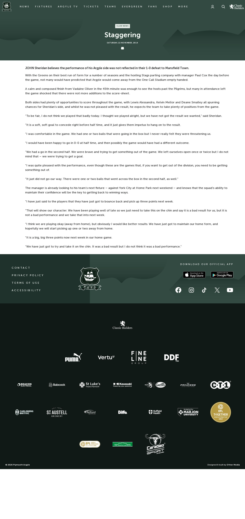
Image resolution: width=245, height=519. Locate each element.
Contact (21, 267)
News (25, 6)
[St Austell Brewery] (57, 412)
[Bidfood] (90, 412)
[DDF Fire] (171, 357)
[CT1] (220, 385)
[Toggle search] (223, 6)
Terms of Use (26, 282)
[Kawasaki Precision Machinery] (122, 385)
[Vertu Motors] (106, 357)
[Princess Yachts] (188, 384)
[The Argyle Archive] (122, 444)
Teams (110, 6)
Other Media (233, 465)
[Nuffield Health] (155, 412)
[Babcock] (57, 384)
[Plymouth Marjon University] (188, 412)
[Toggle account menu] (212, 6)
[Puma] (73, 357)
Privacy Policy (28, 275)
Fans (153, 6)
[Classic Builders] (122, 325)
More (183, 6)
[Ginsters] (155, 385)
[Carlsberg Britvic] (24, 412)
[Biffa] (122, 412)
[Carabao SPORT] (155, 444)
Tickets (91, 6)
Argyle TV (68, 6)
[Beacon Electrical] (24, 385)
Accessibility (26, 290)
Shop (168, 6)
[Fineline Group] (138, 357)
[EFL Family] (90, 444)
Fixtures (43, 6)
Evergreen (132, 6)
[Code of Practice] (220, 412)
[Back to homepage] (6, 6)
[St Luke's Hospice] (90, 384)
